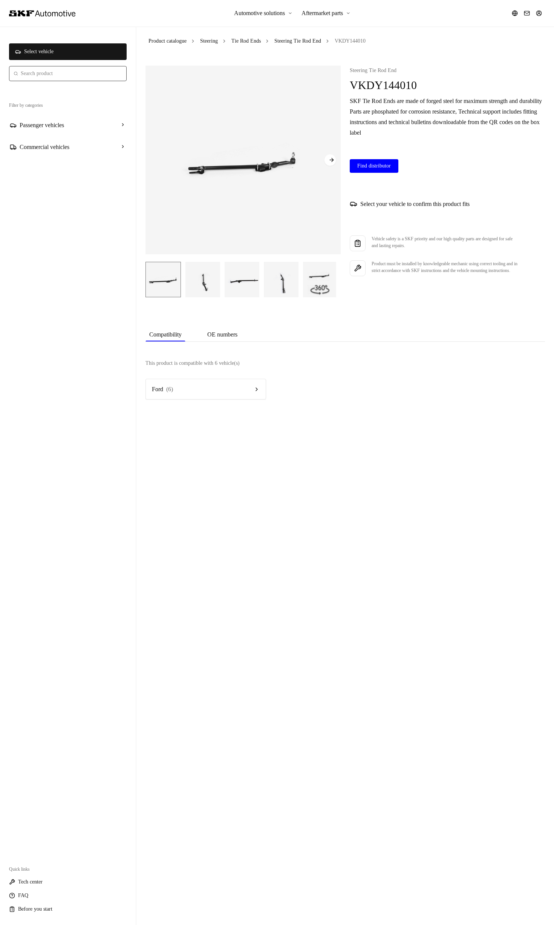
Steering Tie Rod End (297, 41)
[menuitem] (263, 13)
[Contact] (527, 13)
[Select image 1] (163, 279)
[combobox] (68, 73)
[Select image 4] (281, 279)
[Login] (539, 13)
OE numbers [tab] (222, 334)
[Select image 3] (242, 279)
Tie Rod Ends (246, 41)
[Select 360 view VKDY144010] (319, 279)
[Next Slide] (330, 160)
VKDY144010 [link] (350, 41)
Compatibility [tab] (165, 334)
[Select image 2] (202, 279)
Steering (209, 41)
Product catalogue (167, 41)
